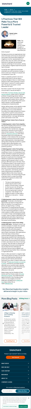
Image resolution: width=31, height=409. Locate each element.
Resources (4, 374)
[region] (15, 402)
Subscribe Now (22, 391)
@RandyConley (9, 283)
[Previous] (3, 323)
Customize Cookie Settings (10, 406)
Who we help (5, 367)
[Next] (28, 323)
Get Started (15, 357)
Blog (11, 9)
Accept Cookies (23, 406)
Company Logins (6, 382)
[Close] (28, 398)
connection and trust (11, 133)
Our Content (5, 370)
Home (5, 9)
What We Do (5, 363)
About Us (4, 378)
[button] (28, 3)
